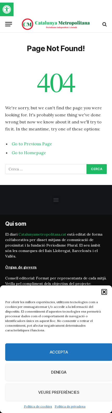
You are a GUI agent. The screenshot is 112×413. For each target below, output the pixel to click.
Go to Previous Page (32, 143)
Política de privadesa (70, 406)
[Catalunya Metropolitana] (56, 24)
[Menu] (8, 24)
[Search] (104, 24)
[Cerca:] (46, 169)
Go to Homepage (29, 152)
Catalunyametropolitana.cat (42, 234)
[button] (7, 9)
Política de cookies (38, 406)
